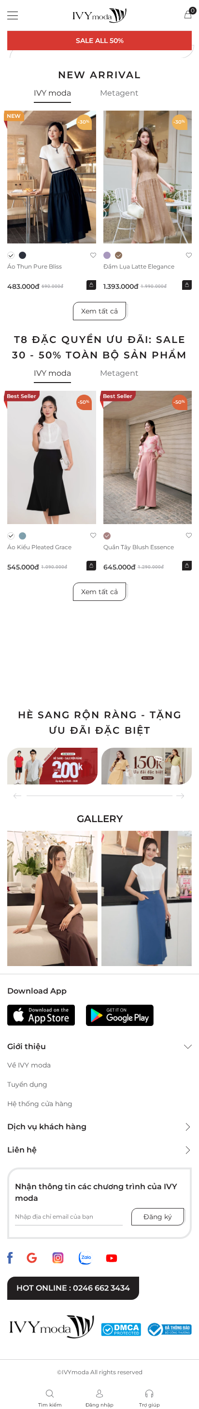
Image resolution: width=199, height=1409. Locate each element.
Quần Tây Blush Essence (138, 547)
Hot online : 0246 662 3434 (73, 1288)
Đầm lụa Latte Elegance (138, 266)
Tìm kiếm (50, 1405)
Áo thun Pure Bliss (34, 266)
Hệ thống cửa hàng (39, 1103)
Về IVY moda (29, 1065)
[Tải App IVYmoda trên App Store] (41, 1015)
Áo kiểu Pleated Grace (39, 547)
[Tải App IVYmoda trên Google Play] (120, 1015)
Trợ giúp (149, 1405)
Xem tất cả (99, 311)
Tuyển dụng (27, 1084)
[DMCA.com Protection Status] (121, 1329)
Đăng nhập (99, 1405)
